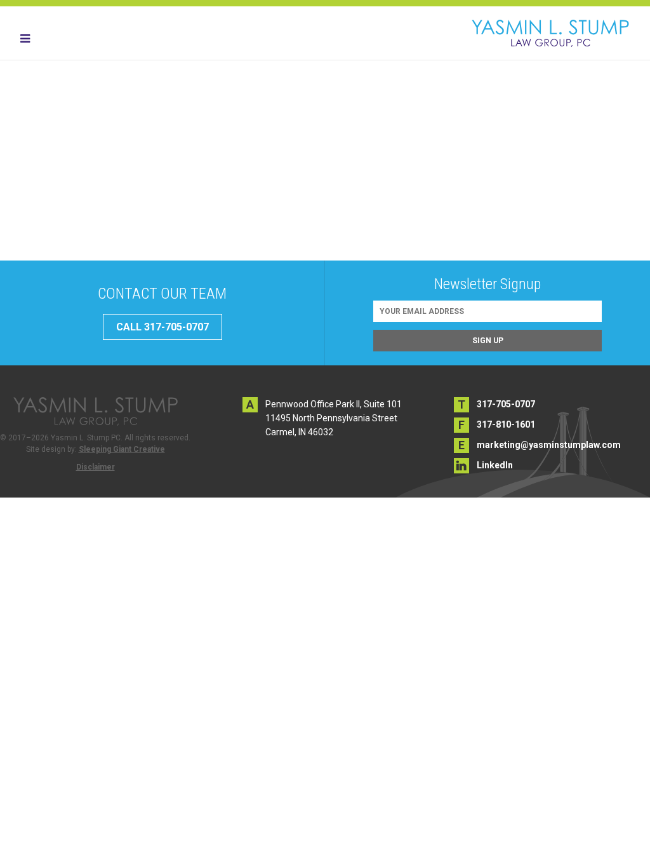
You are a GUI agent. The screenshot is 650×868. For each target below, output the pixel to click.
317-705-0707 (506, 404)
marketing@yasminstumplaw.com (549, 445)
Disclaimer (95, 467)
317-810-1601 (506, 424)
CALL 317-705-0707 (162, 327)
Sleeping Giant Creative (122, 449)
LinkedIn (495, 465)
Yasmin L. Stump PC (550, 33)
